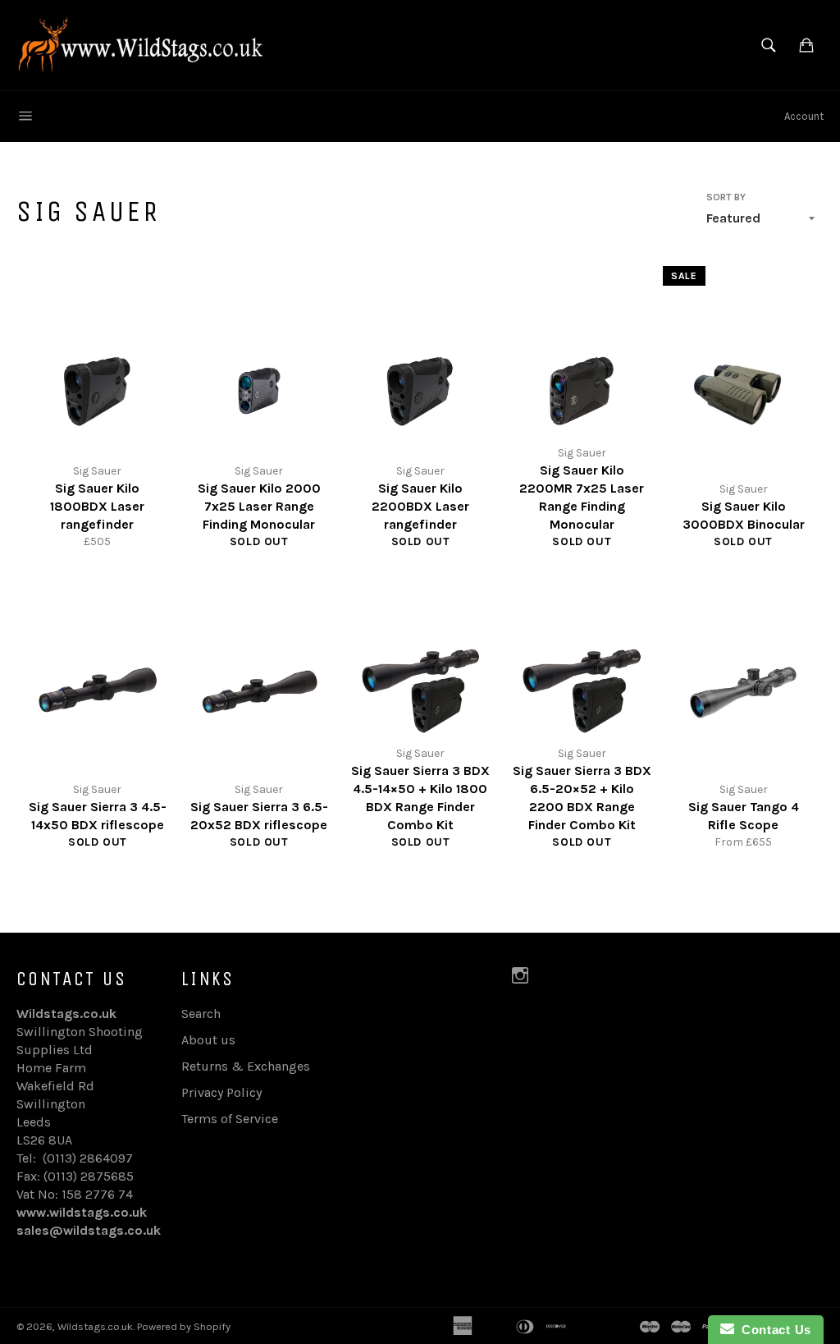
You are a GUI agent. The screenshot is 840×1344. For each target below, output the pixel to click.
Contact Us (772, 1330)
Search (201, 1013)
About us (208, 1040)
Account (804, 116)
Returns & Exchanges (245, 1066)
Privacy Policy (221, 1092)
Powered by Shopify (184, 1326)
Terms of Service (229, 1118)
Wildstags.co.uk (95, 1326)
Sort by (726, 197)
